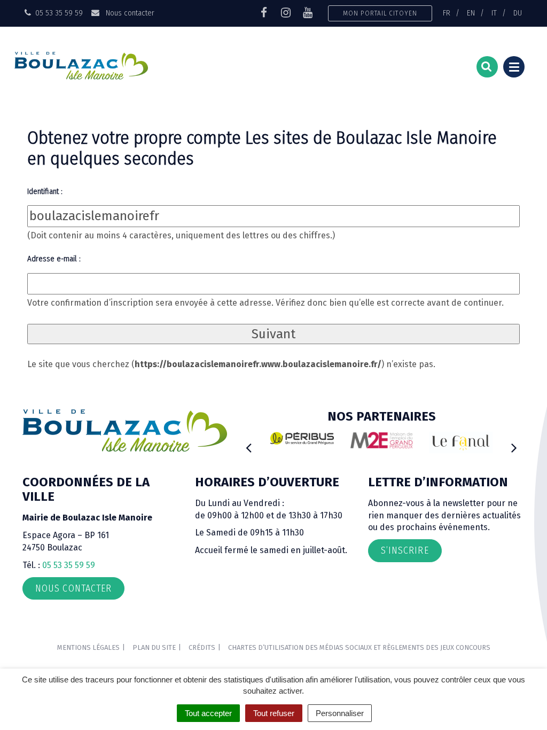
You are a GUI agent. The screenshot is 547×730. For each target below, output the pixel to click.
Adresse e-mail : (54, 258)
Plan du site (154, 647)
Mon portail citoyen (380, 13)
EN (471, 13)
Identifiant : (44, 191)
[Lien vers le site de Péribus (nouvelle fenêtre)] (302, 438)
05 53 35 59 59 (68, 565)
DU (517, 13)
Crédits (202, 647)
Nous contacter (129, 13)
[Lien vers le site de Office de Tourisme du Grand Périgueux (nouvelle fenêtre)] (461, 442)
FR (446, 13)
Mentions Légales (88, 647)
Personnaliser (340, 713)
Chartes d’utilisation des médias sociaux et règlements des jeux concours (359, 647)
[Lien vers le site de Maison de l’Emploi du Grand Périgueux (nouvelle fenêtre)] (381, 440)
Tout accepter (208, 713)
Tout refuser (273, 713)
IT (494, 13)
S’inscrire (405, 550)
